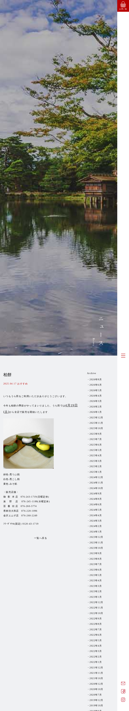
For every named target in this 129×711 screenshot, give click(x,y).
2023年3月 (96, 586)
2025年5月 (96, 450)
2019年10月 (96, 705)
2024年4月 (96, 515)
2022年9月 (96, 618)
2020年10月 (96, 689)
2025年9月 (96, 434)
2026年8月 (96, 379)
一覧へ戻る (40, 538)
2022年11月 (96, 607)
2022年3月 (96, 651)
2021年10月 (96, 678)
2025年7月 (96, 439)
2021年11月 (96, 673)
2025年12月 (96, 417)
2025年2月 (96, 466)
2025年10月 (96, 428)
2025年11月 (96, 423)
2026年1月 (96, 412)
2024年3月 (96, 521)
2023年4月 (96, 580)
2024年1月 (96, 531)
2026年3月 (96, 401)
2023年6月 (96, 570)
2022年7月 (96, 629)
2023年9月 (96, 553)
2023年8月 (96, 559)
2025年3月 (96, 461)
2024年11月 (96, 482)
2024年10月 (96, 488)
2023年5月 (96, 575)
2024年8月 (96, 499)
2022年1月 (96, 662)
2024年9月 (96, 493)
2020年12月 (96, 684)
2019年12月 (96, 700)
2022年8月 (96, 624)
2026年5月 (96, 390)
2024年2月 (96, 526)
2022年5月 (96, 640)
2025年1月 (96, 472)
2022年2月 (96, 656)
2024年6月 (96, 504)
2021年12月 (96, 667)
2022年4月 (96, 646)
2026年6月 (96, 385)
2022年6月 (96, 635)
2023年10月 (96, 548)
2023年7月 (96, 564)
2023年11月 (96, 542)
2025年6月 (96, 445)
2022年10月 (96, 613)
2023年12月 (96, 537)
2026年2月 (96, 406)
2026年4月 (96, 396)
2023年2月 (96, 591)
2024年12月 (96, 477)
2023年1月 (96, 597)
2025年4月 (96, 455)
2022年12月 (96, 602)
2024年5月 (96, 510)
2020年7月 (96, 695)
